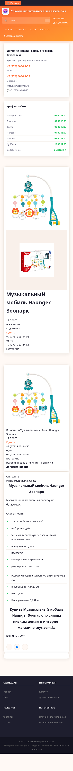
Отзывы (7, 722)
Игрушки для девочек (51, 722)
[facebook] (17, 647)
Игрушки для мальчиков (52, 716)
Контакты (45, 29)
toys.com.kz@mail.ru (19, 85)
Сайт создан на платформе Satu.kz (36, 741)
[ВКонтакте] (9, 647)
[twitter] (25, 647)
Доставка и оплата (13, 35)
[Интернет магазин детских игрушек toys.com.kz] (5, 11)
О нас (33, 29)
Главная (8, 29)
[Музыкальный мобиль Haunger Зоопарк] (36, 397)
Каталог (20, 29)
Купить (10, 332)
